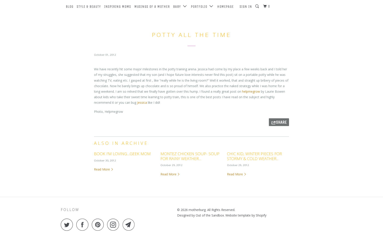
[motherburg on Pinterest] (99, 224)
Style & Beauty (89, 6)
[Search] (257, 6)
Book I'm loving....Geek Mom (122, 153)
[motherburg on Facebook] (83, 224)
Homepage (225, 6)
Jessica (142, 102)
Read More (102, 169)
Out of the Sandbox (210, 215)
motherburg (197, 210)
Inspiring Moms (117, 6)
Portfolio (200, 6)
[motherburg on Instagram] (114, 224)
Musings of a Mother (152, 6)
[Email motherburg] (130, 224)
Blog (69, 6)
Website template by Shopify (245, 215)
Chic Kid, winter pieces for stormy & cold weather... (254, 156)
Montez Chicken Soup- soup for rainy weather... (189, 156)
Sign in (246, 6)
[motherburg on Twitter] (68, 224)
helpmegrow (251, 91)
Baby (178, 6)
